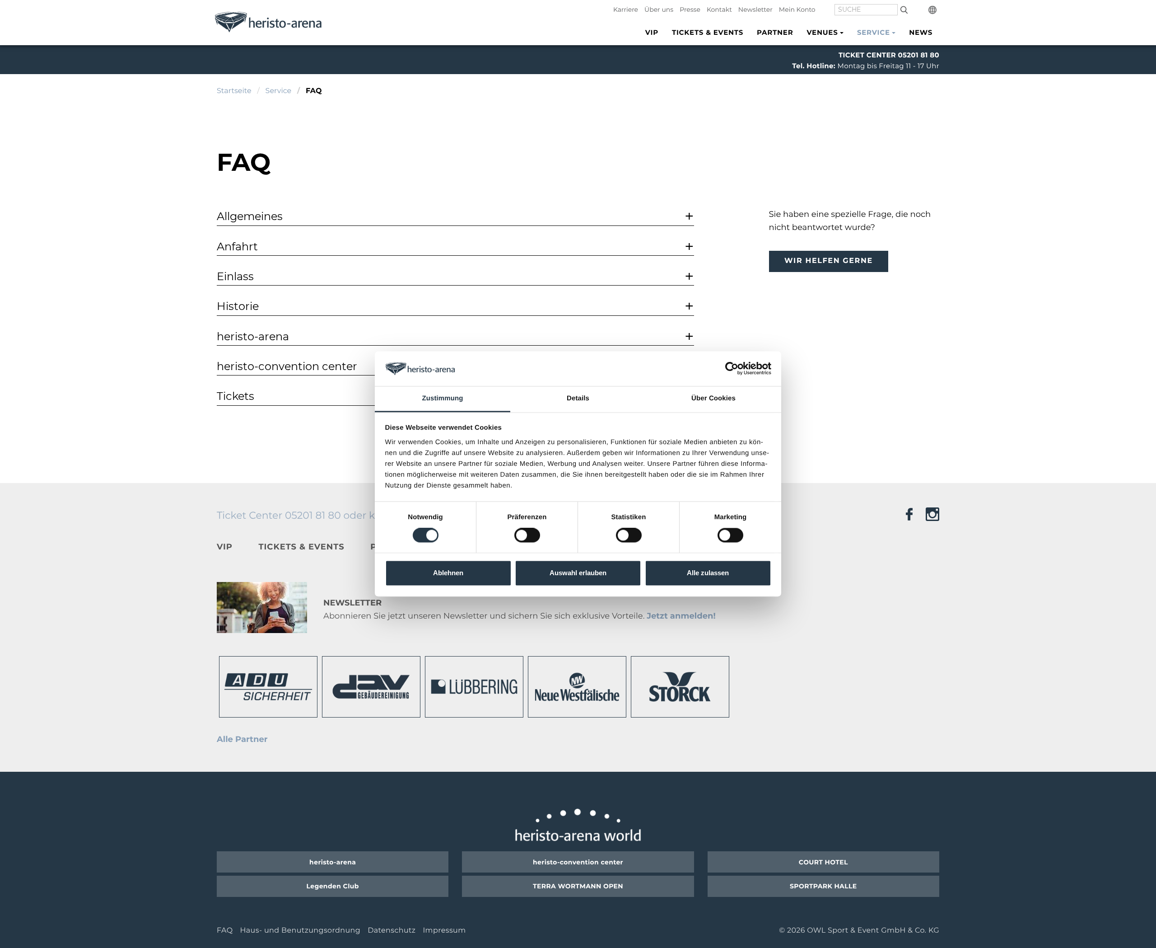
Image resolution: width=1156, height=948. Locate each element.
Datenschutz (391, 930)
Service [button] (873, 32)
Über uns (658, 9)
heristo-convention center (578, 862)
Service (279, 91)
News (920, 32)
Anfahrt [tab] (237, 246)
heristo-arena (332, 862)
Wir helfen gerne (828, 261)
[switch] (527, 535)
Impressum (444, 930)
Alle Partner (242, 739)
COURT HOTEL (823, 862)
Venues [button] (822, 32)
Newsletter (755, 9)
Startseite (234, 91)
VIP (651, 32)
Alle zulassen (708, 573)
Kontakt (719, 9)
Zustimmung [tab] (442, 398)
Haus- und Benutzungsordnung (300, 930)
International (934, 9)
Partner (775, 32)
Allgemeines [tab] (250, 216)
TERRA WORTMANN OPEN (578, 886)
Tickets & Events (707, 32)
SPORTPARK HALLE (823, 886)
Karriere (625, 9)
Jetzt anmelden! (681, 616)
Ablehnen (448, 573)
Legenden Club (333, 886)
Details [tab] (578, 398)
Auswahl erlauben (578, 573)
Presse (690, 9)
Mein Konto (797, 9)
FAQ (225, 930)
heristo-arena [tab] (253, 336)
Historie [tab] (238, 306)
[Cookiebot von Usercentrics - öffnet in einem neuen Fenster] (731, 368)
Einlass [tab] (235, 276)
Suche (904, 9)
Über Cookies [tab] (713, 398)
